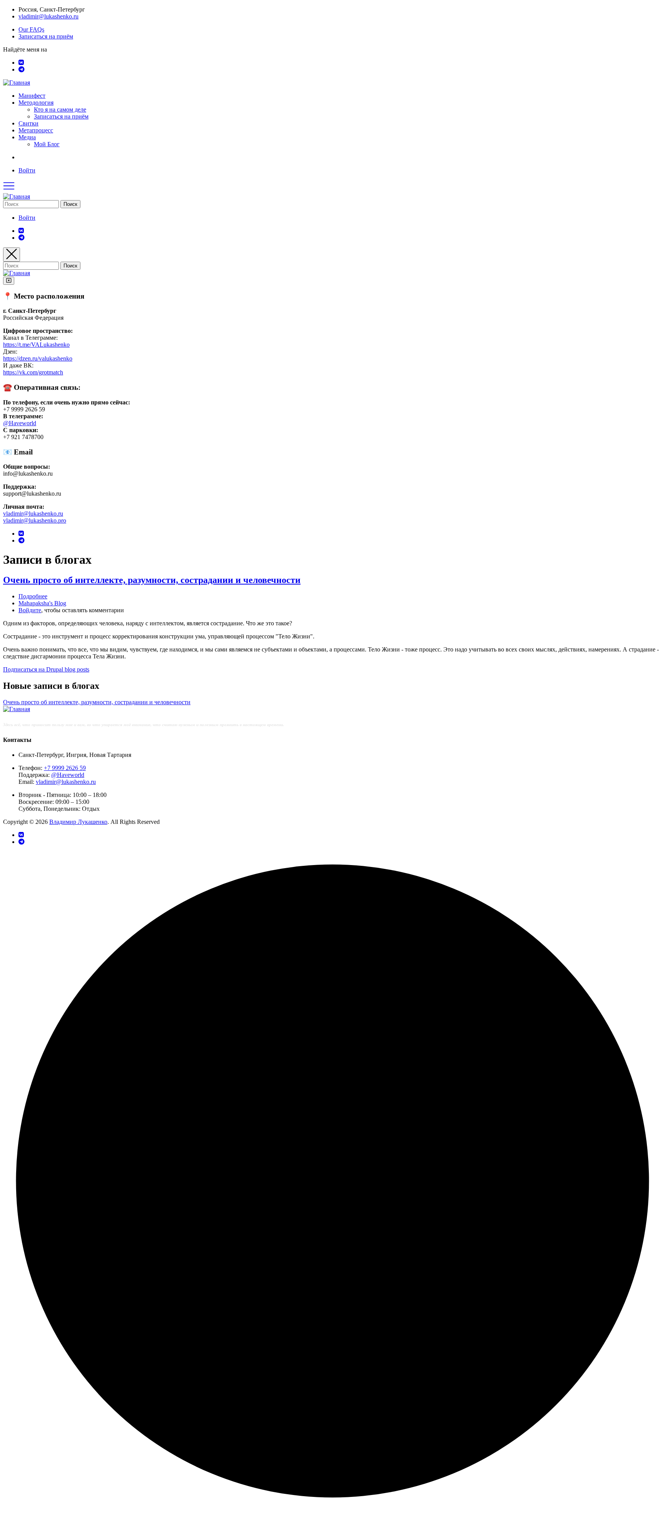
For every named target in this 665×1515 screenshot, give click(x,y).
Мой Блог (47, 144)
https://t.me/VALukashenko (36, 344)
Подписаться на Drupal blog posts (46, 669)
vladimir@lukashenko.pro (34, 520)
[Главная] (16, 82)
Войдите (29, 610)
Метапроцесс (35, 130)
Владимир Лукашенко (78, 821)
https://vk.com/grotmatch (33, 372)
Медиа (27, 137)
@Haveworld (19, 423)
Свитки (28, 123)
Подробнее (32, 596)
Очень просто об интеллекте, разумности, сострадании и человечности (96, 702)
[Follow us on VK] (21, 62)
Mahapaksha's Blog (42, 603)
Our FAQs (31, 29)
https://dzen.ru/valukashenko (37, 358)
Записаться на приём (45, 36)
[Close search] (11, 254)
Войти (26, 170)
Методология (35, 102)
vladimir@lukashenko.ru (48, 16)
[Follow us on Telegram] (21, 69)
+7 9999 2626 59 (65, 768)
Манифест (31, 95)
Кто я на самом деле (60, 109)
